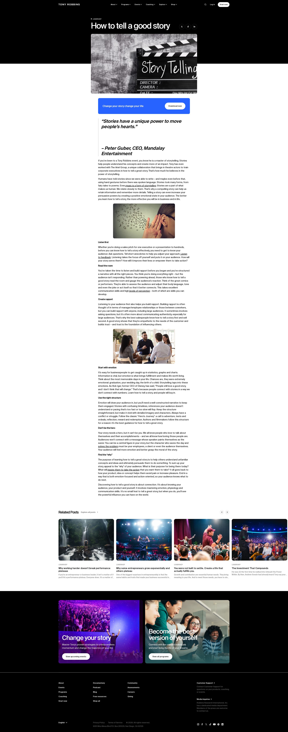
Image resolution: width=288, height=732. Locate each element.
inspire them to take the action (124, 469)
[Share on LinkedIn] (194, 26)
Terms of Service (115, 723)
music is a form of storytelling (140, 185)
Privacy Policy (99, 723)
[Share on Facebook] (188, 26)
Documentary (99, 683)
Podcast (96, 687)
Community (132, 683)
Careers (131, 692)
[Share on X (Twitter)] (181, 26)
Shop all (96, 701)
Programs (62, 692)
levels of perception (139, 291)
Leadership (97, 19)
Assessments (134, 687)
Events (61, 687)
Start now (62, 701)
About (61, 683)
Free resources (99, 696)
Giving (130, 696)
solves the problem (108, 446)
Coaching (62, 696)
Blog (95, 692)
